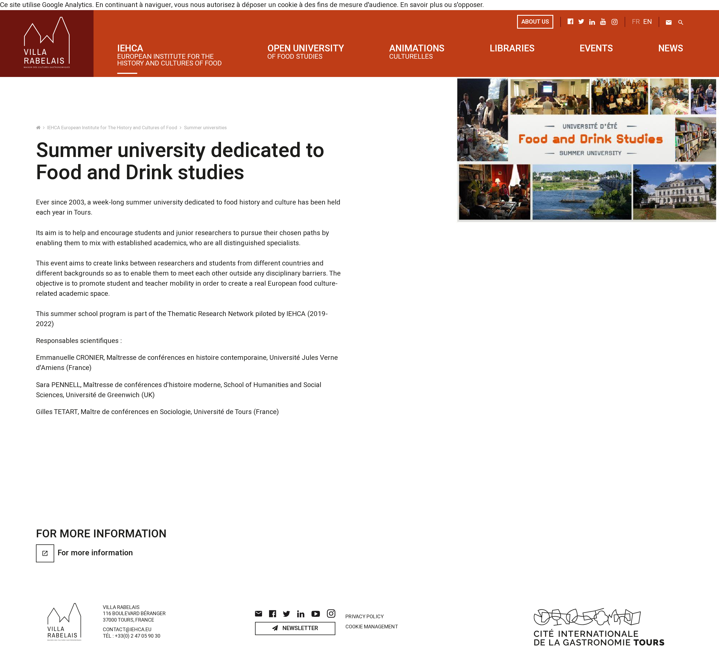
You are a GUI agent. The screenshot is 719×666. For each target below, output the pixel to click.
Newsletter (299, 628)
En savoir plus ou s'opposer (441, 5)
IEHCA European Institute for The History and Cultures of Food (112, 127)
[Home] (39, 127)
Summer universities (205, 127)
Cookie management (371, 627)
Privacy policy (364, 616)
